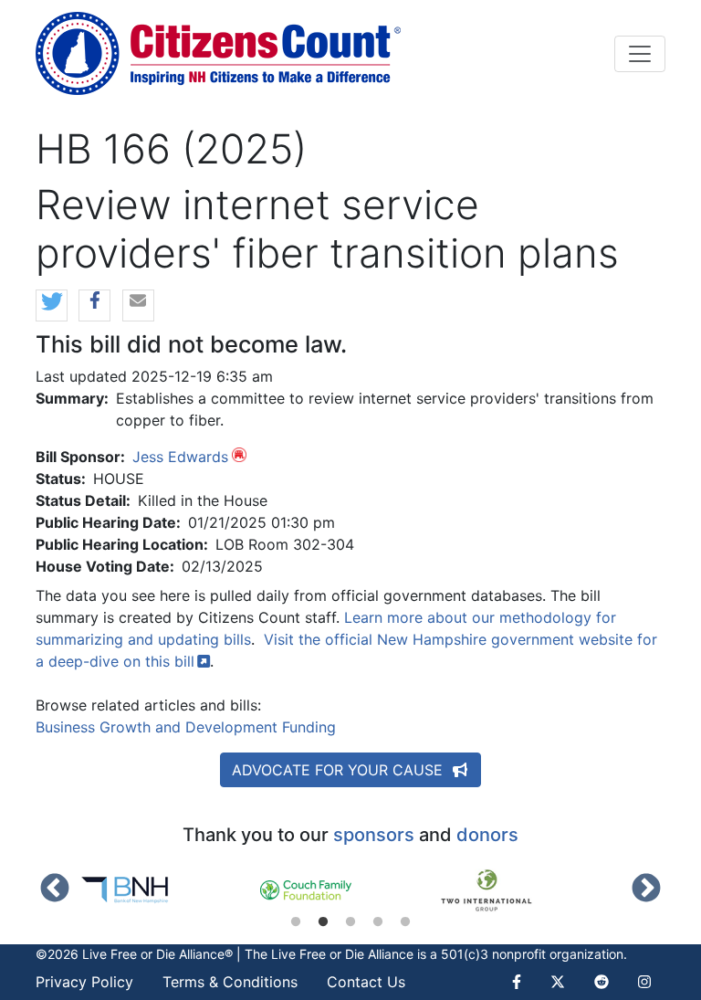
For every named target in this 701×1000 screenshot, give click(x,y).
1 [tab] (296, 922)
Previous (55, 889)
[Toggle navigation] (639, 54)
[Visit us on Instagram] (644, 981)
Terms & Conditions (230, 982)
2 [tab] (323, 922)
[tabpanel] (169, 890)
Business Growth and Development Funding (186, 727)
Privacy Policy (84, 982)
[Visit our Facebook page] (524, 981)
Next (646, 889)
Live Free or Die (317, 954)
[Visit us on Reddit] (601, 981)
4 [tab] (378, 922)
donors (487, 835)
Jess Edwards (180, 456)
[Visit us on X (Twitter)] (558, 981)
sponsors (373, 835)
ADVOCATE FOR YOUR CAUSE (339, 770)
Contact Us (366, 982)
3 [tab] (350, 922)
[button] (52, 306)
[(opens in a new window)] (169, 890)
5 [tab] (405, 922)
